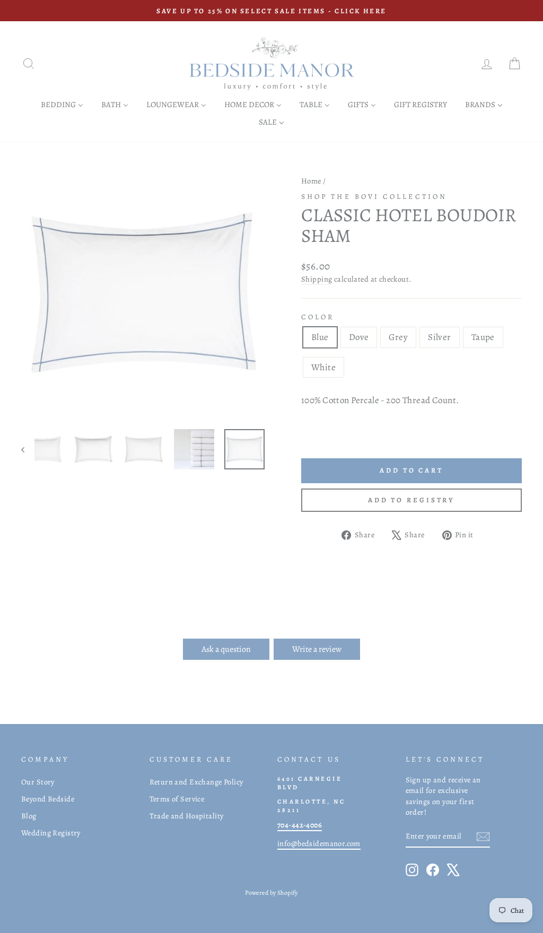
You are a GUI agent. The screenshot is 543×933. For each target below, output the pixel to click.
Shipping (316, 279)
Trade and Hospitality (187, 815)
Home (311, 181)
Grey (398, 337)
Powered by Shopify (271, 892)
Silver (439, 337)
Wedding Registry (51, 832)
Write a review (316, 649)
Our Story (38, 782)
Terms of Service (177, 799)
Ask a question (226, 649)
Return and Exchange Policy (196, 782)
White (323, 367)
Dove (359, 337)
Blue (320, 337)
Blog (29, 815)
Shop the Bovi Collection (374, 196)
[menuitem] (62, 104)
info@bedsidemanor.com (319, 843)
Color (317, 317)
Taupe (483, 337)
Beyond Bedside (47, 799)
